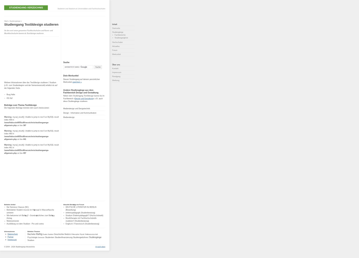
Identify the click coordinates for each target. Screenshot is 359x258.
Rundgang (116, 76)
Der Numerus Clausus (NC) (18, 207)
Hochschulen (117, 42)
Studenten (49, 237)
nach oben (101, 247)
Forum (114, 50)
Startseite (116, 28)
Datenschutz (13, 234)
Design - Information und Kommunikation (79, 113)
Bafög (39, 234)
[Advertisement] (55, 13)
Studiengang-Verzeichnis (26, 7)
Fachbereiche (120, 35)
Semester (41, 237)
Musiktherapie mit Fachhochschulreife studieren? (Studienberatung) (81, 219)
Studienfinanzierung (64, 237)
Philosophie (75, 234)
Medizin (68, 234)
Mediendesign (68, 117)
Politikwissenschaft (91, 234)
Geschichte (59, 234)
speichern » (77, 82)
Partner (10, 237)
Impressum (116, 72)
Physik (82, 234)
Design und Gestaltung (84, 99)
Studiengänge (15, 21)
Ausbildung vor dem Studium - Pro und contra (25, 224)
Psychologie (32, 237)
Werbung (115, 80)
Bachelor (31, 234)
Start (6, 21)
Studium (30, 240)
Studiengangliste (121, 38)
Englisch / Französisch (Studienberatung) (82, 224)
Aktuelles (116, 46)
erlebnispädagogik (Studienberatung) (80, 213)
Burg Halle (11, 94)
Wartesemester (13, 221)
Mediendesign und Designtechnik (76, 108)
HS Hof (9, 98)
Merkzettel (116, 54)
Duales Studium (48, 234)
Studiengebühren (80, 237)
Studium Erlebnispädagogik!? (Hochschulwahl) (84, 215)
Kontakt (115, 68)
